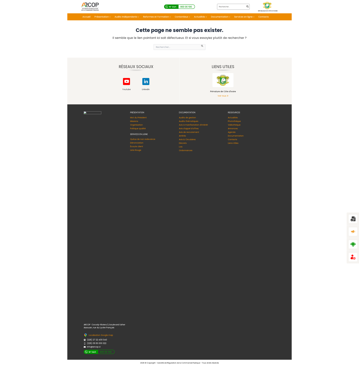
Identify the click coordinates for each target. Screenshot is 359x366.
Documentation (236, 135)
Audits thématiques (188, 121)
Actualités (233, 117)
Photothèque (234, 121)
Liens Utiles (233, 143)
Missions (134, 121)
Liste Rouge (135, 150)
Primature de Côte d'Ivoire (223, 91)
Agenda (231, 132)
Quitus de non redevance (142, 139)
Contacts (232, 139)
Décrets (183, 143)
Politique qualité (138, 128)
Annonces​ (233, 128)
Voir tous (222, 95)
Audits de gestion (187, 117)
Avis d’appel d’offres (189, 128)
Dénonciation (136, 142)
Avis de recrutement (189, 132)
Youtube (126, 89)
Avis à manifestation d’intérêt (193, 124)
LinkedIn (146, 89)
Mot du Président (138, 117)
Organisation (136, 124)
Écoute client (136, 146)
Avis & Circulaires (187, 139)
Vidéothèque (234, 124)
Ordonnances (185, 150)
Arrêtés (182, 135)
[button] (110, 16)
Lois (180, 146)
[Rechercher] (247, 7)
